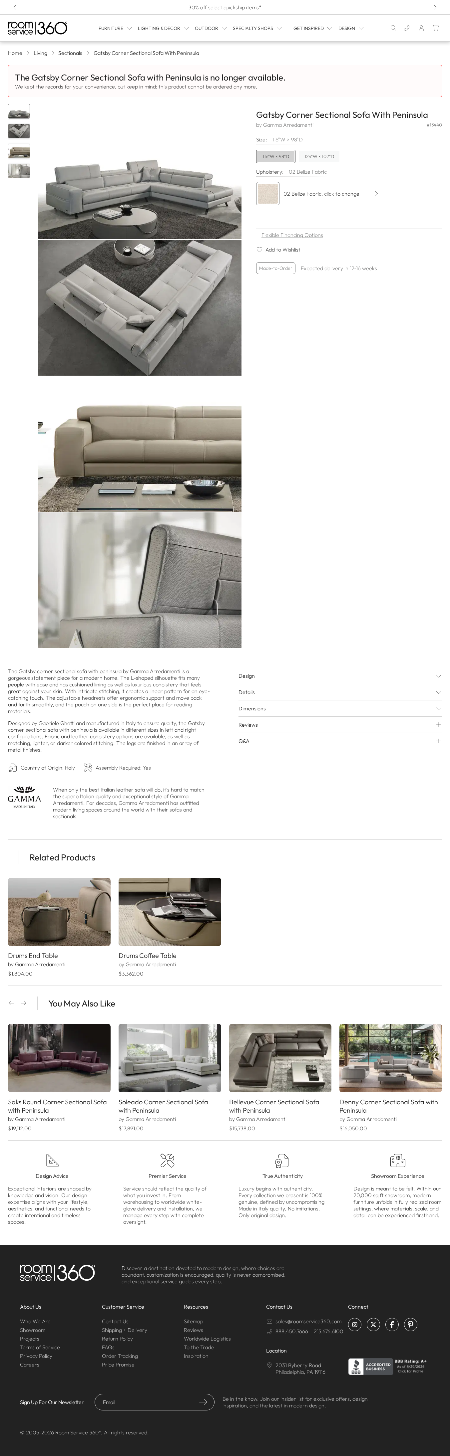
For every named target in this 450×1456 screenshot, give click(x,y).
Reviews (193, 1330)
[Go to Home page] (38, 28)
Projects (29, 1338)
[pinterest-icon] (410, 1324)
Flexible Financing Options (292, 235)
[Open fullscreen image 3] (139, 444)
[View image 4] (19, 171)
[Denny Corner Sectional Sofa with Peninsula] (390, 1058)
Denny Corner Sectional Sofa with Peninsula (388, 1106)
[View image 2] (19, 131)
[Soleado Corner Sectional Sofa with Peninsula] (170, 1058)
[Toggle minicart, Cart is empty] (436, 28)
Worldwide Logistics (207, 1338)
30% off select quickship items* (225, 7)
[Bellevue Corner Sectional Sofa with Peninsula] (280, 1058)
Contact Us (115, 1321)
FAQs (108, 1347)
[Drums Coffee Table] (170, 912)
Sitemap (193, 1321)
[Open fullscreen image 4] (139, 580)
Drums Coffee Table (148, 955)
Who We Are (35, 1321)
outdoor (206, 28)
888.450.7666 (291, 1331)
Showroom (32, 1330)
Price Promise (118, 1364)
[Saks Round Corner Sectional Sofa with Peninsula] (59, 1058)
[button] (11, 1003)
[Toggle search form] (393, 28)
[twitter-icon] (373, 1324)
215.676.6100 (328, 1331)
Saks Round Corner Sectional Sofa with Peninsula (57, 1106)
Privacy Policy (36, 1356)
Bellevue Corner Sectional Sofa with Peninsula (274, 1106)
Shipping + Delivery (124, 1330)
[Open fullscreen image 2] (139, 307)
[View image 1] (19, 111)
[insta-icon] (354, 1324)
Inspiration (196, 1356)
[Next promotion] (434, 7)
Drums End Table (33, 955)
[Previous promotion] (15, 7)
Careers (29, 1364)
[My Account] (421, 28)
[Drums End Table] (59, 912)
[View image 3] (19, 151)
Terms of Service (40, 1347)
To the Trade (199, 1347)
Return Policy (117, 1338)
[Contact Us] (406, 28)
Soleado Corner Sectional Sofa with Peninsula (163, 1106)
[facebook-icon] (392, 1324)
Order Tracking (120, 1356)
